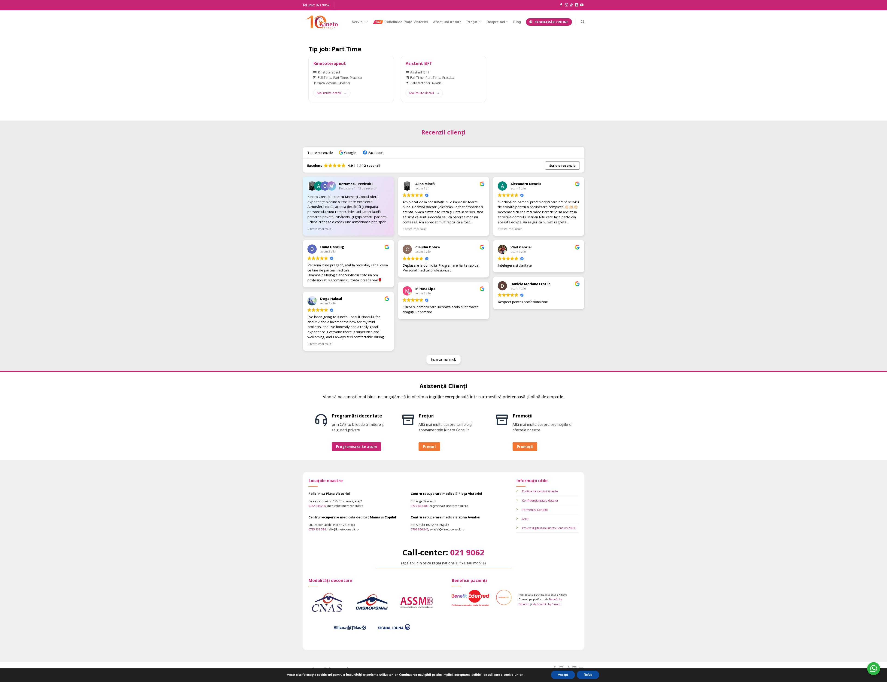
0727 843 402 (419, 506)
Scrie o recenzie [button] (562, 165)
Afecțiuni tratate (447, 22)
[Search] (582, 21)
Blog (517, 22)
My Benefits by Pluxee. (546, 604)
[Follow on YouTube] (581, 5)
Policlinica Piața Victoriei (406, 22)
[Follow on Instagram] (566, 5)
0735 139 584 (317, 529)
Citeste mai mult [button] (319, 229)
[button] (348, 152)
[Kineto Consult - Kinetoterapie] (322, 22)
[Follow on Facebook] (561, 5)
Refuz (588, 675)
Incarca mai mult (443, 359)
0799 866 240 (419, 529)
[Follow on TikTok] (571, 5)
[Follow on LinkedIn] (576, 5)
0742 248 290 (317, 506)
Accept (563, 675)
